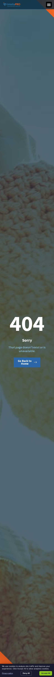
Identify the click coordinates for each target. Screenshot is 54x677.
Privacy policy (7, 673)
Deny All (26, 673)
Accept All (45, 673)
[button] (49, 5)
